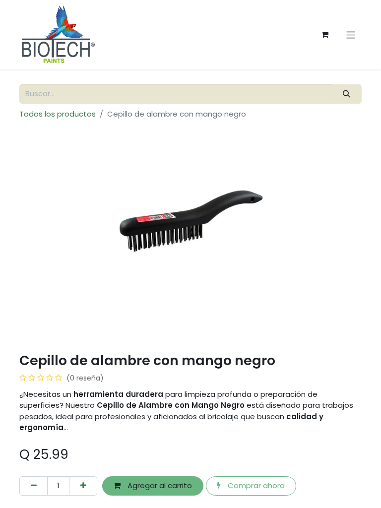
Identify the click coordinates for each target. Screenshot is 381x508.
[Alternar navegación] (351, 34)
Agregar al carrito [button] (159, 485)
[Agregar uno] (83, 486)
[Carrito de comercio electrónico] (325, 35)
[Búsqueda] (347, 94)
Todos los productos (57, 114)
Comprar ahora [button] (255, 485)
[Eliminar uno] (33, 486)
